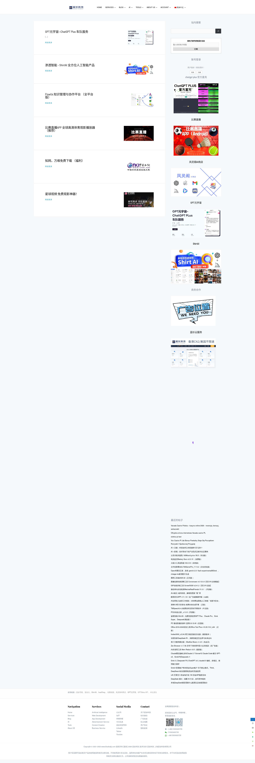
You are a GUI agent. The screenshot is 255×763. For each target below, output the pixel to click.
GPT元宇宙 (196, 202)
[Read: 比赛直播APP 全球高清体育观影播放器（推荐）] (139, 133)
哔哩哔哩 (119, 718)
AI (68, 721)
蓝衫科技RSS (121, 725)
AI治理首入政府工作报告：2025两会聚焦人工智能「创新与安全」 (195, 600)
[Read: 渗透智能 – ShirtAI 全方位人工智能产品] (139, 68)
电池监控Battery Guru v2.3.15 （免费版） (186, 559)
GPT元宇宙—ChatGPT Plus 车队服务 (66, 31)
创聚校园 (110, 692)
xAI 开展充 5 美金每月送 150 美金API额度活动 (188, 675)
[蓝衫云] (193, 353)
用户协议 (144, 725)
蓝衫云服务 (196, 332)
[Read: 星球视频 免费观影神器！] (139, 199)
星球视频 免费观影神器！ (62, 194)
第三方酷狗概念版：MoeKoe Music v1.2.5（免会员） (191, 642)
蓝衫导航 (79, 692)
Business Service (98, 728)
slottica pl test (176, 536)
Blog (69, 718)
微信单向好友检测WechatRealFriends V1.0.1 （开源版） (192, 589)
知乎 (118, 715)
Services (71, 715)
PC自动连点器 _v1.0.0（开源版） (183, 612)
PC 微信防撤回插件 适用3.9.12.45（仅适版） (188, 623)
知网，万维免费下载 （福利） (65, 160)
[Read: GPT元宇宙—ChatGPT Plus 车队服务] (140, 37)
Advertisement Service (100, 721)
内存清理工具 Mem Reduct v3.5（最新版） (187, 649)
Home (70, 712)
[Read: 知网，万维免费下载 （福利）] (139, 166)
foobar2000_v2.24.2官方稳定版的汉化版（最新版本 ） (191, 634)
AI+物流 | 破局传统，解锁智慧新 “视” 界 (186, 593)
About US (71, 728)
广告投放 (144, 718)
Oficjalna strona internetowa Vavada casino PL (188, 533)
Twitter (118, 731)
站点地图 (144, 721)
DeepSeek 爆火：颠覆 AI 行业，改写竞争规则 (188, 679)
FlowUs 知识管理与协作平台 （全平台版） (69, 95)
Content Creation (98, 725)
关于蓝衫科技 (146, 712)
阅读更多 (48, 42)
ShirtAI (196, 243)
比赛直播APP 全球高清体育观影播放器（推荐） (70, 129)
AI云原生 (153, 692)
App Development (98, 718)
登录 (192, 72)
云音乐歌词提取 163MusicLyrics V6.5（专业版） (189, 555)
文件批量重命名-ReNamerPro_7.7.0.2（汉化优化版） (191, 567)
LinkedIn (119, 728)
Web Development (99, 715)
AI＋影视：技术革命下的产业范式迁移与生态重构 (189, 551)
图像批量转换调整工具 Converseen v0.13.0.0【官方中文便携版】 (195, 581)
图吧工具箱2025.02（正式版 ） (182, 577)
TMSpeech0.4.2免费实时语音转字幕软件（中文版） (190, 608)
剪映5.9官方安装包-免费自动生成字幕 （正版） (188, 604)
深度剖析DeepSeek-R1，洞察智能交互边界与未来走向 (191, 638)
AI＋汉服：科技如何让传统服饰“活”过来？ (187, 547)
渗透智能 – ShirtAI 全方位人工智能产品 (70, 65)
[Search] (218, 31)
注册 (199, 72)
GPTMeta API (143, 692)
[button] (115, 7)
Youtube (119, 734)
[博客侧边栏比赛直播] (196, 141)
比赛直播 (196, 119)
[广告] (193, 311)
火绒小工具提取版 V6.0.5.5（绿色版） (185, 563)
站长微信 (144, 715)
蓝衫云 (87, 692)
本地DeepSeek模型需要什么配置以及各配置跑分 (189, 682)
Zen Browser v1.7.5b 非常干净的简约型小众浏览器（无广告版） (195, 645)
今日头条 (119, 721)
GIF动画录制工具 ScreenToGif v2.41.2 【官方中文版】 (191, 585)
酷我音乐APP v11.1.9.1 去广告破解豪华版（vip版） (190, 597)
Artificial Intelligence (99, 712)
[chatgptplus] (196, 98)
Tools (70, 725)
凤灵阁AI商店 (196, 161)
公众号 (118, 712)
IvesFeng (101, 692)
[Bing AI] (196, 266)
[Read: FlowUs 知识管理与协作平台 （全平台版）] (142, 100)
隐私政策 (144, 728)
